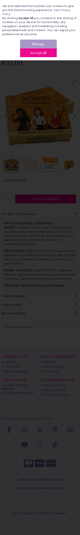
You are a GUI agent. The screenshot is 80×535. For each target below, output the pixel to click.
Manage (38, 44)
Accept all (38, 53)
